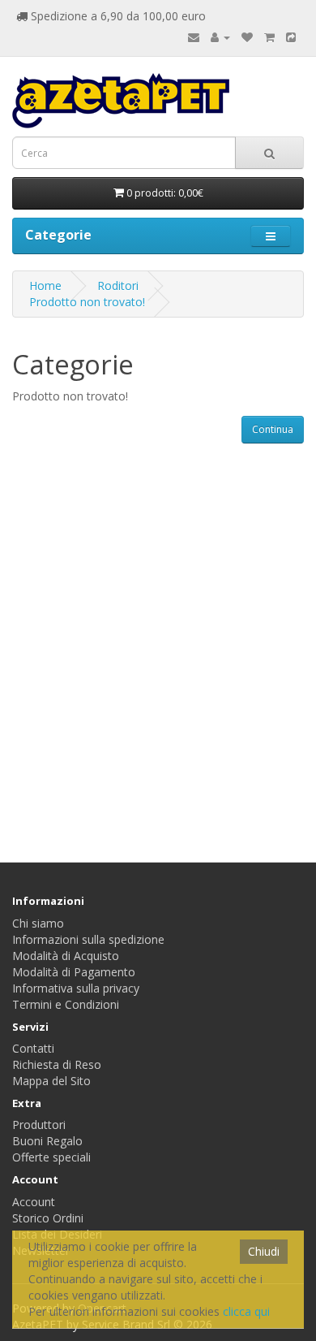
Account (33, 1201)
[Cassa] (291, 37)
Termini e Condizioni (65, 1004)
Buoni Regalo (47, 1141)
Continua (272, 429)
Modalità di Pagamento (73, 972)
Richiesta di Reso (56, 1064)
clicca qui (246, 1311)
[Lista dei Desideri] (247, 37)
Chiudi (264, 1251)
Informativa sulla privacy (75, 988)
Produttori (39, 1124)
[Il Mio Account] (220, 37)
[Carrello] (269, 37)
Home (45, 285)
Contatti (33, 1048)
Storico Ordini (47, 1218)
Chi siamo (38, 923)
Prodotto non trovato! (87, 301)
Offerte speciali (51, 1157)
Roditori (118, 285)
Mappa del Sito (51, 1080)
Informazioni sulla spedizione (88, 939)
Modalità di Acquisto (65, 955)
